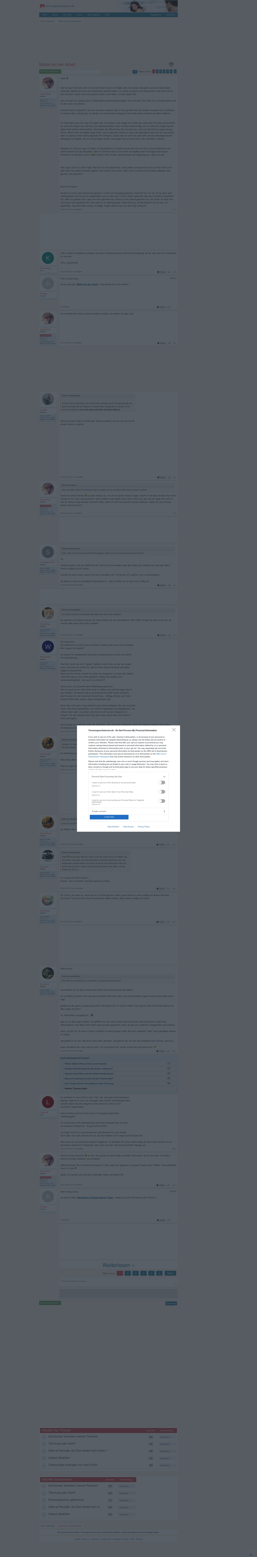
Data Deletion (113, 827)
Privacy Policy (144, 827)
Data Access (128, 827)
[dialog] (128, 778)
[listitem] (128, 776)
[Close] (174, 730)
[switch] (161, 782)
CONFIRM (109, 817)
